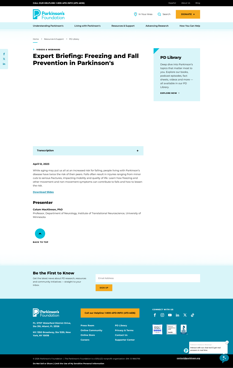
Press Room (87, 325)
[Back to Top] (40, 233)
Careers (85, 340)
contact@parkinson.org (188, 358)
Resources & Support (54, 39)
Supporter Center (125, 340)
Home (36, 39)
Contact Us (121, 335)
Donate (186, 14)
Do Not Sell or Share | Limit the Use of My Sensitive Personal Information (68, 363)
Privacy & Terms (124, 330)
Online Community (91, 330)
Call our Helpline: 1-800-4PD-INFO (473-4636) (59, 3)
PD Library (74, 39)
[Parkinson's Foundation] (48, 14)
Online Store (88, 335)
